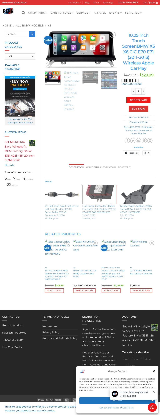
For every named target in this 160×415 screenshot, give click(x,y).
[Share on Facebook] (127, 140)
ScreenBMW (145, 130)
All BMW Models (29, 25)
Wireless (142, 133)
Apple (150, 127)
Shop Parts (36, 12)
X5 (49, 25)
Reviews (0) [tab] (124, 167)
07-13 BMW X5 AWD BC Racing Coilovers (141, 272)
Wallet (96, 2)
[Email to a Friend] (138, 140)
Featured (132, 12)
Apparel (100, 12)
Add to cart (139, 100)
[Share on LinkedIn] (149, 140)
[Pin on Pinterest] (144, 140)
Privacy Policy (50, 332)
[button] (153, 371)
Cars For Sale (60, 12)
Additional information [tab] (101, 167)
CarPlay (129, 130)
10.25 (143, 127)
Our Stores (73, 2)
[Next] (111, 49)
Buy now (138, 108)
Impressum (49, 326)
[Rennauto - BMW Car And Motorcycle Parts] (9, 11)
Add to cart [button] (54, 290)
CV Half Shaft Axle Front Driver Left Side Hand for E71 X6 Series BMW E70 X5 (62, 209)
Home (7, 25)
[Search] (23, 12)
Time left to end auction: (18, 172)
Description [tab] (76, 167)
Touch (134, 133)
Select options (84, 290)
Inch (136, 130)
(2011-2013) (134, 127)
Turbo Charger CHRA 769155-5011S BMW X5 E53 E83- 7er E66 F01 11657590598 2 (57, 275)
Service (82, 12)
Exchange (108, 2)
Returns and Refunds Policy (59, 338)
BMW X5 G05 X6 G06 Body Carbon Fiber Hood (84, 273)
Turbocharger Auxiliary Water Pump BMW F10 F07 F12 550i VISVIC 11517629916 (136, 209)
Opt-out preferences (109, 408)
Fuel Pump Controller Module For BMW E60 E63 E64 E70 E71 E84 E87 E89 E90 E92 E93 (99, 209)
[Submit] (32, 34)
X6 (146, 122)
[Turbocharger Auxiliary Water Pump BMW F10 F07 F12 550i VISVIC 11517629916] (137, 194)
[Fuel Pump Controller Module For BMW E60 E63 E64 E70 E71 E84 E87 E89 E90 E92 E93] (99, 194)
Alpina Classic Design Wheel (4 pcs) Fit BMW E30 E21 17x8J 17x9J (113, 275)
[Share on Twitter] (132, 140)
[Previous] (50, 49)
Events (114, 12)
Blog (87, 2)
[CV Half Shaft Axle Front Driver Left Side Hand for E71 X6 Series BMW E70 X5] (62, 194)
